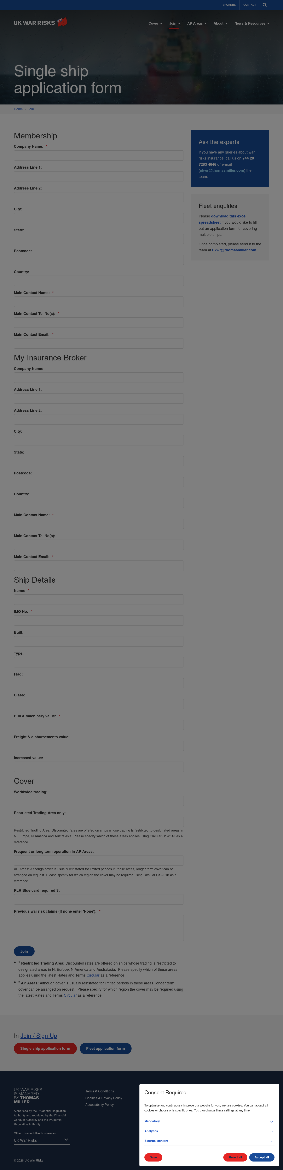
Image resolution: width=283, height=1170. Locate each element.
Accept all (262, 1157)
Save (153, 1157)
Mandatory (152, 1121)
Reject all (235, 1157)
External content (156, 1140)
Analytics (151, 1131)
